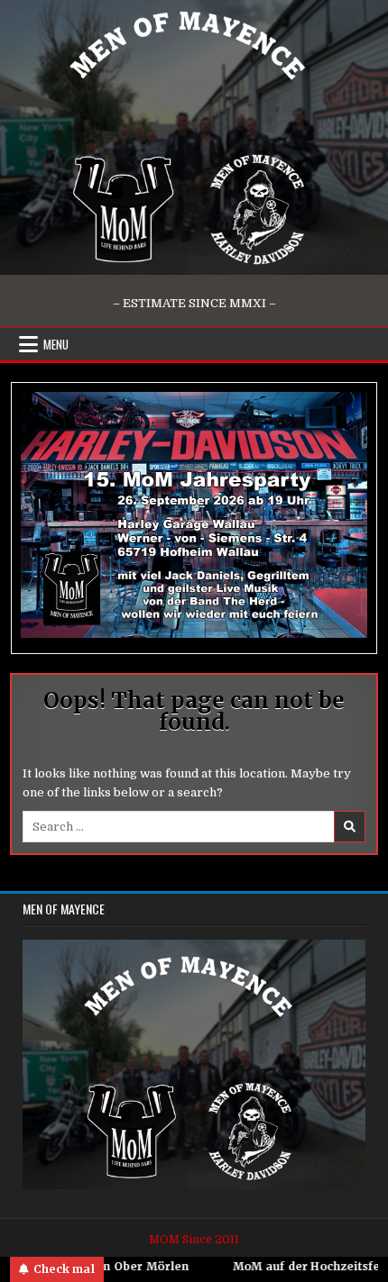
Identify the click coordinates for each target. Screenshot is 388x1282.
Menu (56, 344)
